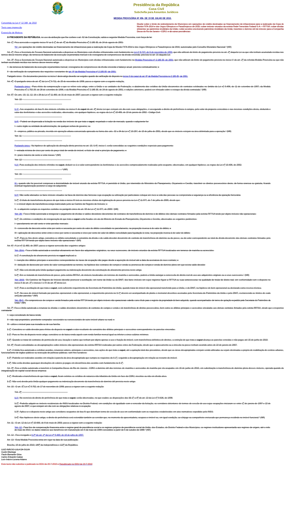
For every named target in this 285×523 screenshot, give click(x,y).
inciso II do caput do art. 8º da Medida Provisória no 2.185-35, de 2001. (155, 76)
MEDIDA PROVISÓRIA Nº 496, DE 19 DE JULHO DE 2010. (143, 18)
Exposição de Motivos (12, 32)
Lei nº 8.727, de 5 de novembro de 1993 (153, 52)
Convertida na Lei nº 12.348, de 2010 (19, 23)
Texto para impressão (11, 27)
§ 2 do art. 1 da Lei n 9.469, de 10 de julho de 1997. (58, 435)
